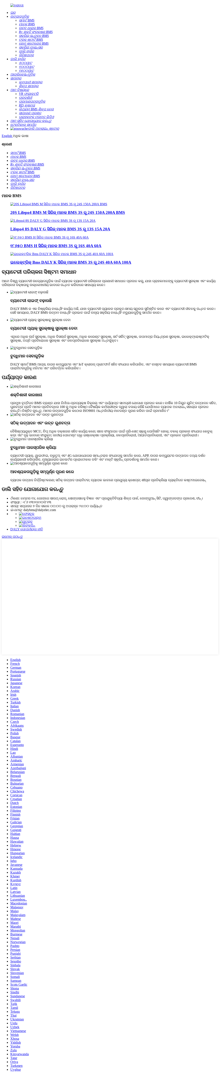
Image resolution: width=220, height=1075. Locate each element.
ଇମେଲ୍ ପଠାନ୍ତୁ (12, 536)
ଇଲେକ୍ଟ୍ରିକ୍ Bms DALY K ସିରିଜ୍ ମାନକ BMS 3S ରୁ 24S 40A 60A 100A (70, 262)
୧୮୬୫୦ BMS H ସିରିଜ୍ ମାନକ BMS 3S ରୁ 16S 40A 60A (55, 246)
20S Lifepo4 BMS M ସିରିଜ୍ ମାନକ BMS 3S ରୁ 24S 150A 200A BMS (67, 212)
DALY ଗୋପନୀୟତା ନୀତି (26, 529)
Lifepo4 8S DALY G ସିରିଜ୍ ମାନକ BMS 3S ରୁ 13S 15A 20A (60, 229)
